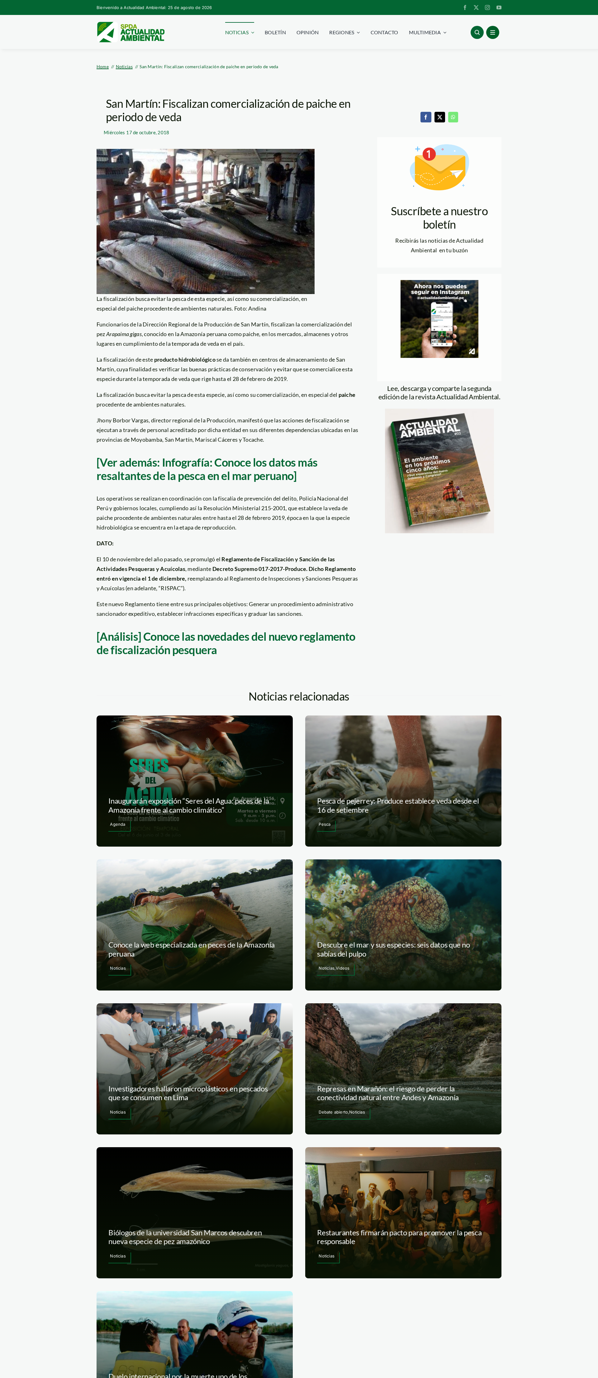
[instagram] (487, 7)
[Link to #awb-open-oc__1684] (492, 32)
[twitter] (476, 7)
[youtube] (498, 7)
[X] (440, 117)
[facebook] (465, 7)
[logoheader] (130, 24)
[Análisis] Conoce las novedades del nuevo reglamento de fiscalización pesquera (226, 643)
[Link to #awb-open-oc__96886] (477, 32)
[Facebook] (426, 117)
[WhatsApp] (453, 117)
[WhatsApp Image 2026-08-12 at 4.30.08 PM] (439, 411)
